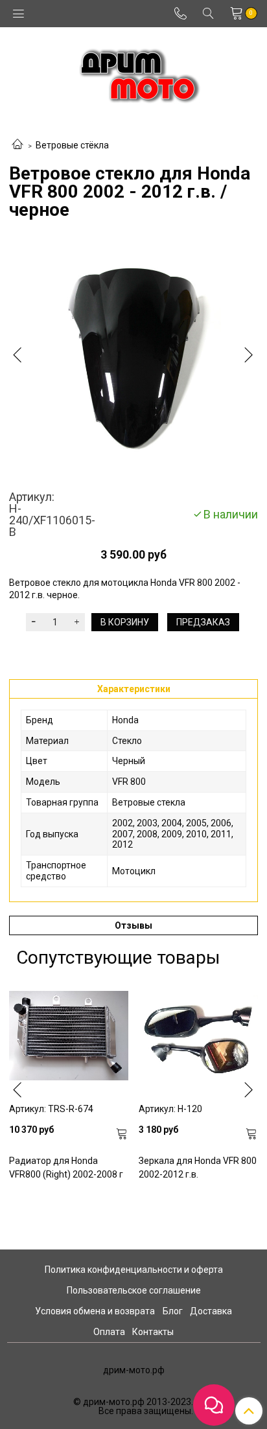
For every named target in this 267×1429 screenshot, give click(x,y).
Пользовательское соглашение (134, 1290)
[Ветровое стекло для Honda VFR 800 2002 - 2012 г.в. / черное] (133, 357)
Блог (173, 1311)
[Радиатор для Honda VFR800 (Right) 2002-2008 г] (68, 1035)
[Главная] (17, 145)
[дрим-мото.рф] (134, 72)
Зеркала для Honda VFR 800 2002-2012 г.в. (198, 1167)
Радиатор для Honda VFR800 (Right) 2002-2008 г (66, 1167)
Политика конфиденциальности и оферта (134, 1269)
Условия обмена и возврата (95, 1311)
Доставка (211, 1311)
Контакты (153, 1332)
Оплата (109, 1332)
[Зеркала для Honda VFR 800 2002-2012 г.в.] (198, 1035)
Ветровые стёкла (72, 145)
